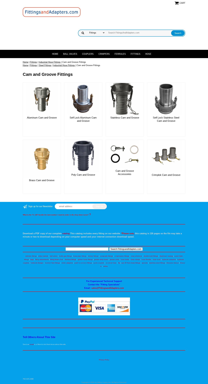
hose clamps (135, 259)
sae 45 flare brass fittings (130, 263)
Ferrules (120, 54)
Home (55, 54)
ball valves (54, 256)
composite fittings (106, 256)
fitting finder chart (56, 259)
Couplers (88, 54)
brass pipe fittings (79, 256)
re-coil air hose (111, 263)
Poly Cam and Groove (83, 174)
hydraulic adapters (169, 259)
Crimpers (104, 54)
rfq (119, 263)
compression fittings (121, 256)
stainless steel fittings (157, 263)
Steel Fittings (45, 65)
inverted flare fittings (52, 263)
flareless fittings (70, 259)
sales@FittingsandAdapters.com (107, 288)
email (32, 344)
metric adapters (67, 263)
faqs (32, 259)
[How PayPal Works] (104, 315)
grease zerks (114, 259)
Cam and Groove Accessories (125, 172)
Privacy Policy (104, 360)
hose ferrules (146, 259)
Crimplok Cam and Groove (166, 174)
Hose (148, 54)
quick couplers (98, 263)
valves (105, 266)
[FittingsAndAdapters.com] (51, 12)
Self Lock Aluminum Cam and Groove (83, 119)
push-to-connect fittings (83, 263)
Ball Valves (70, 54)
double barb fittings (151, 256)
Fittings (135, 54)
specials (145, 263)
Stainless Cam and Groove (124, 117)
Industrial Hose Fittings (50, 62)
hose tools (157, 259)
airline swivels (43, 256)
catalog (66, 233)
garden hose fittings (85, 259)
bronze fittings (93, 256)
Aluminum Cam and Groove (42, 117)
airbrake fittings (31, 256)
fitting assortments (42, 259)
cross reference (136, 256)
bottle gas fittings (65, 256)
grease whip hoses (101, 259)
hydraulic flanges (37, 263)
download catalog (166, 256)
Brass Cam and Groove (41, 180)
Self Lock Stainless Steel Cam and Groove (166, 119)
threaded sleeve (173, 263)
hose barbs (125, 259)
